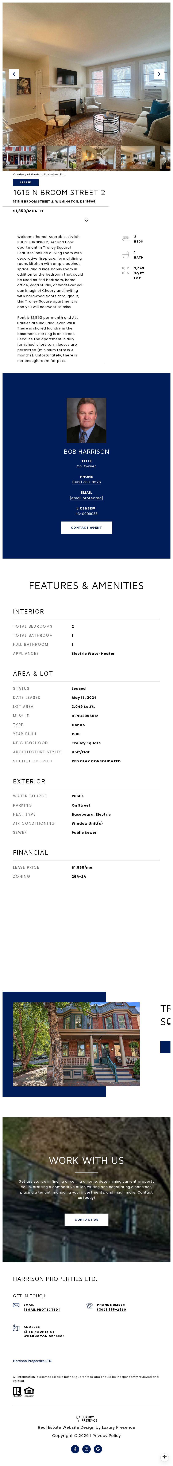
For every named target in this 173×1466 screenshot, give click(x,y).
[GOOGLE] (98, 1449)
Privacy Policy (107, 1435)
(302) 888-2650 (111, 1309)
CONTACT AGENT (86, 528)
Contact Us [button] (86, 1220)
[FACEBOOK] (75, 1449)
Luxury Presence (118, 1427)
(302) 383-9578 (86, 482)
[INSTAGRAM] (86, 1449)
